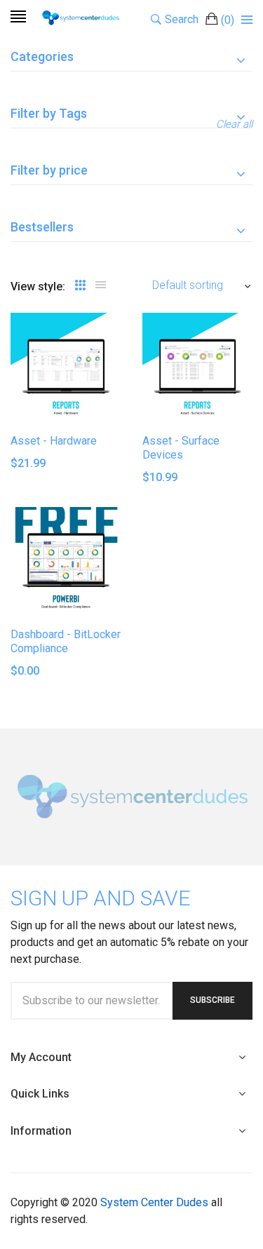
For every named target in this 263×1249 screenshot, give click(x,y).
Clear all (234, 124)
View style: (38, 286)
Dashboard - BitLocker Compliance (66, 641)
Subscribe (212, 1000)
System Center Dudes (154, 1202)
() (227, 20)
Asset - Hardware (54, 440)
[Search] (246, 20)
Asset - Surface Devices (181, 447)
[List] (100, 285)
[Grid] (80, 285)
